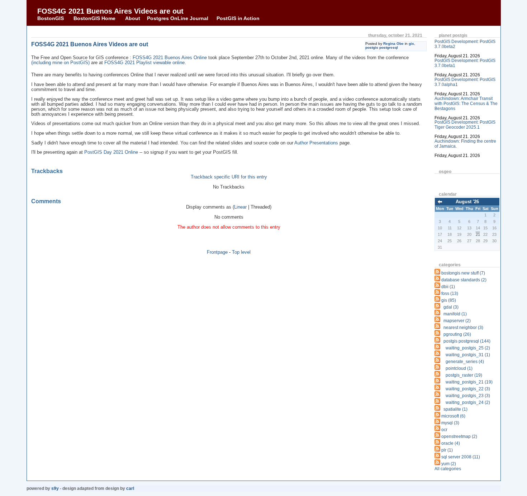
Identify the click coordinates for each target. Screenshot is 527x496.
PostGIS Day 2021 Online (111, 152)
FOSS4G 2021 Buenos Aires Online (170, 57)
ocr (444, 429)
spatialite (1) (455, 409)
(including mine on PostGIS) (60, 62)
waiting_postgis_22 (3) (468, 388)
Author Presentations (316, 143)
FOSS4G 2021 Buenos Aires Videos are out (110, 11)
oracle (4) (450, 443)
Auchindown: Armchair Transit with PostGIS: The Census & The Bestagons (466, 103)
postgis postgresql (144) (466, 341)
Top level (241, 252)
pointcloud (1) (459, 368)
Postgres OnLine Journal (177, 18)
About (132, 18)
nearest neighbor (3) (463, 327)
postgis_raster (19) (464, 375)
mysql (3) (450, 422)
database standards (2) (463, 279)
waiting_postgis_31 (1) (468, 354)
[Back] (440, 202)
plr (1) (447, 450)
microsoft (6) (453, 416)
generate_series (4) (465, 361)
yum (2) (448, 463)
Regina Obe (393, 44)
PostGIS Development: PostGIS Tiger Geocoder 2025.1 (465, 125)
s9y (55, 488)
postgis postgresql (381, 47)
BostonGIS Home (94, 18)
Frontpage (217, 252)
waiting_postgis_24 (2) (468, 402)
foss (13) (449, 293)
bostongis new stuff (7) (463, 273)
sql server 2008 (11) (460, 456)
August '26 (467, 201)
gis (411, 44)
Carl (130, 488)
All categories (448, 468)
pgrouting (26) (457, 334)
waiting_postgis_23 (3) (468, 395)
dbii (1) (448, 286)
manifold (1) (455, 313)
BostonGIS (50, 18)
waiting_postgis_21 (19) (469, 382)
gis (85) (448, 300)
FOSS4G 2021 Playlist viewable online (144, 62)
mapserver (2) (457, 320)
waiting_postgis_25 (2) (468, 347)
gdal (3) (451, 307)
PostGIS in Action (238, 18)
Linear (240, 207)
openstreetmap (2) (459, 436)
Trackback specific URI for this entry (229, 177)
